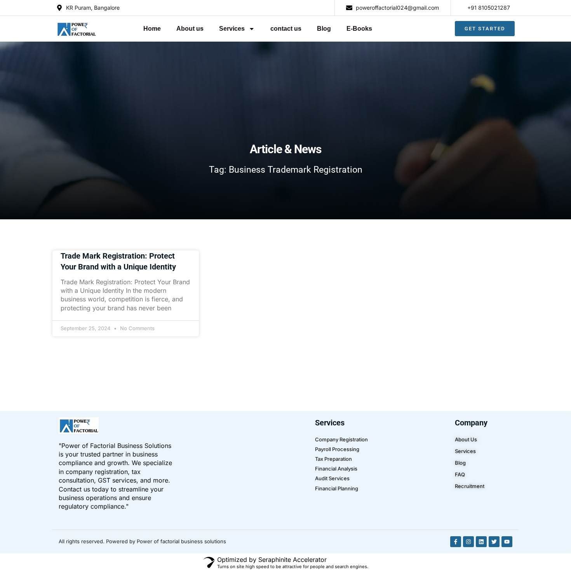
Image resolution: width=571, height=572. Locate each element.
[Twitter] (494, 541)
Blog (324, 28)
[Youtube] (506, 541)
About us (190, 28)
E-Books (359, 28)
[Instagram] (468, 541)
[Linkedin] (481, 541)
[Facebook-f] (455, 541)
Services (232, 28)
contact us (285, 28)
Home (152, 28)
